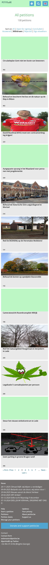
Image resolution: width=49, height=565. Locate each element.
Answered (6, 31)
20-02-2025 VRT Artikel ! (11, 495)
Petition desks (7, 517)
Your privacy (27, 511)
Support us (26, 517)
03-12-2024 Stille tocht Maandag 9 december (20, 497)
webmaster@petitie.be (10, 538)
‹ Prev (10, 470)
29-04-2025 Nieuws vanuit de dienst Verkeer (20, 492)
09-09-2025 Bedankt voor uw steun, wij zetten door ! (23, 489)
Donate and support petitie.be (24, 525)
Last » (24, 473)
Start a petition (7, 511)
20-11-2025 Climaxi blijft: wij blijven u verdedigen (21, 487)
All (14, 29)
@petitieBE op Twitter (10, 541)
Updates (25, 509)
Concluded (37, 29)
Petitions (4, 514)
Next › (43, 470)
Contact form (6, 536)
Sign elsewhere (40, 31)
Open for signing (24, 29)
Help (3, 509)
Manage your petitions (10, 520)
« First (5, 470)
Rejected (28, 31)
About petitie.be (28, 514)
